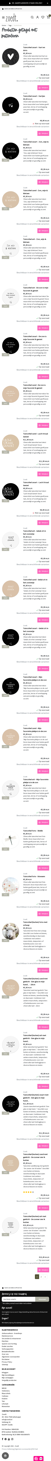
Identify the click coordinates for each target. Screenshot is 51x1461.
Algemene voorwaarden (11, 1357)
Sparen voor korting (9, 1344)
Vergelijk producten (9, 1380)
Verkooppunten (7, 1349)
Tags (10, 25)
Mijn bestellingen (8, 1375)
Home (4, 25)
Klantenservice (7, 1336)
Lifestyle (5, 1404)
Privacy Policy (7, 1362)
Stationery (6, 1391)
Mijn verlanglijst (7, 1378)
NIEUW (4, 1388)
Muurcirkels (6, 1393)
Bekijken (45, 87)
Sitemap (5, 1364)
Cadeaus (5, 1396)
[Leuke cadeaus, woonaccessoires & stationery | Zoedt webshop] (12, 17)
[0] (46, 17)
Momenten (6, 1406)
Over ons (5, 1354)
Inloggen (5, 1372)
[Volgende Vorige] (45, 1276)
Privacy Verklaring (8, 1449)
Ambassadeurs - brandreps (12, 1333)
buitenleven (18, 25)
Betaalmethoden (8, 1351)
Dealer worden (7, 1346)
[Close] (47, 2)
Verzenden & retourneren (11, 1338)
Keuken (4, 1398)
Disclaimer (6, 1359)
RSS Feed (35, 1449)
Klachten (5, 1341)
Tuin (3, 1401)
